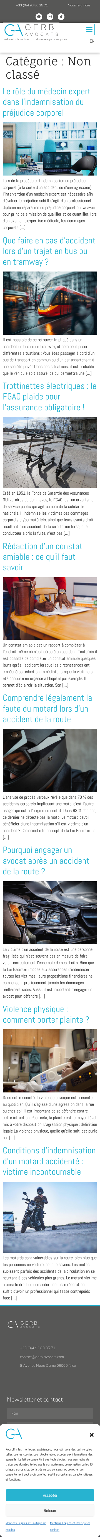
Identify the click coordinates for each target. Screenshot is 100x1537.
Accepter (50, 1495)
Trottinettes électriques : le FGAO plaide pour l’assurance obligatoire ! (50, 396)
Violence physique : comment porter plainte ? (46, 1014)
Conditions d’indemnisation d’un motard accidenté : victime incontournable (49, 1161)
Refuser (50, 1510)
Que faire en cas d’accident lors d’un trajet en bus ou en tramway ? (49, 251)
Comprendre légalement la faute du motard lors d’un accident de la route (47, 708)
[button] (91, 1435)
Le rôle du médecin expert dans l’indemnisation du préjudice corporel (47, 102)
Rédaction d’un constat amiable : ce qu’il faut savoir (42, 557)
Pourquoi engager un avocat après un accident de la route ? (46, 860)
